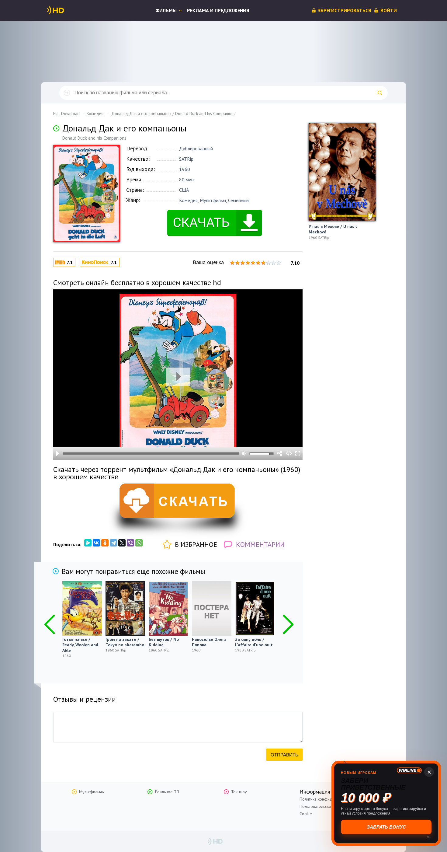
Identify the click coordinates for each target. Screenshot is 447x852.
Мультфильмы (92, 791)
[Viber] (130, 542)
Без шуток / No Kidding (164, 642)
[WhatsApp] (139, 542)
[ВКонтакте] (96, 542)
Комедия (188, 200)
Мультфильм (213, 200)
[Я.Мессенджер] (88, 542)
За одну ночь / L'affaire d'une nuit (254, 642)
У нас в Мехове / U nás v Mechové (333, 229)
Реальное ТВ (167, 791)
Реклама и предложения (218, 10)
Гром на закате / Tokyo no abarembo (125, 642)
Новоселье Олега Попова (209, 642)
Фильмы (166, 10)
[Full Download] (65, 10)
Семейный (238, 200)
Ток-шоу (239, 791)
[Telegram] (113, 542)
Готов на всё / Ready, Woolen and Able (80, 645)
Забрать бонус (386, 826)
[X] (122, 542)
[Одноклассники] (105, 542)
